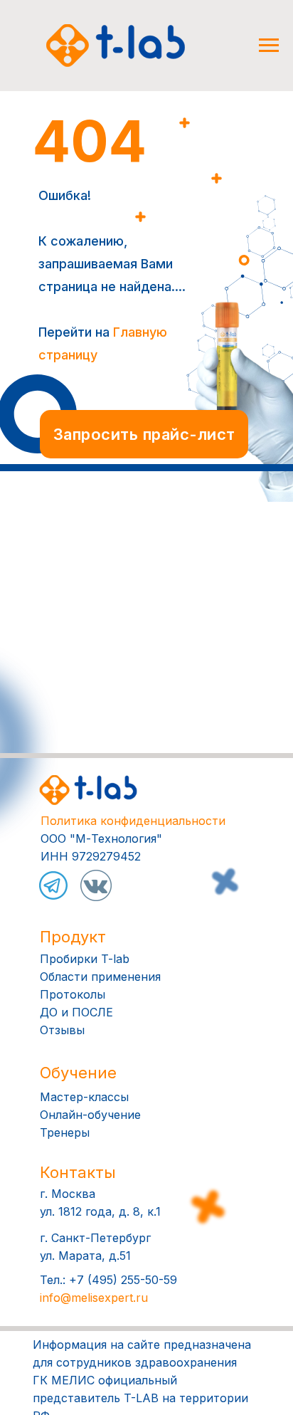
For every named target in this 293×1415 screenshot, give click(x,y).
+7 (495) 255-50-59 (123, 1280)
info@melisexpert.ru (94, 1297)
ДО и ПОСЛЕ (76, 1012)
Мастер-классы (84, 1097)
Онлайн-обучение (90, 1115)
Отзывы (62, 1030)
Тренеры (65, 1132)
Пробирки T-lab (84, 959)
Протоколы (72, 994)
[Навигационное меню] (269, 45)
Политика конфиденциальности (133, 821)
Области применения (100, 976)
